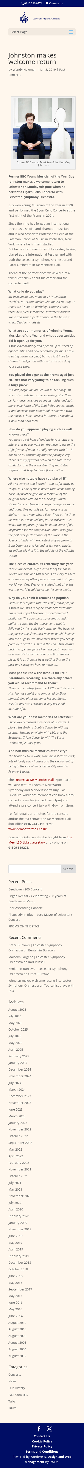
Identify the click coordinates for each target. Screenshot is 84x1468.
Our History (16, 1388)
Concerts (14, 1374)
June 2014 (15, 1316)
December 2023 (19, 1096)
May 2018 (15, 1283)
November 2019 (19, 1229)
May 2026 (15, 1023)
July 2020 (14, 1203)
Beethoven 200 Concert (25, 889)
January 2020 (17, 1223)
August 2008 (17, 1336)
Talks (12, 1401)
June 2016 (15, 1302)
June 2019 (15, 1236)
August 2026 (17, 1009)
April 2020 (15, 1209)
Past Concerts (18, 1395)
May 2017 (15, 1296)
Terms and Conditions (42, 1451)
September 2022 (20, 1143)
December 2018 (19, 1262)
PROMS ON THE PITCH (24, 926)
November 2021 (19, 1169)
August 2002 (17, 1356)
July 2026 (14, 1016)
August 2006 (17, 1342)
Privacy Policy (42, 1446)
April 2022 (15, 1156)
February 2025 (18, 1056)
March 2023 (16, 1116)
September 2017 (20, 1289)
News (12, 1381)
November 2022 (19, 1129)
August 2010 (17, 1329)
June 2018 (15, 1276)
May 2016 (15, 1309)
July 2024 (14, 1083)
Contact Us (42, 1436)
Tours (12, 1408)
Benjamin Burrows (41, 950)
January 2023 (17, 1123)
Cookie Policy (42, 1441)
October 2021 (18, 1176)
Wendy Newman (24, 69)
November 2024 (19, 1076)
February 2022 (18, 1163)
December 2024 (19, 1069)
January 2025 (17, 1063)
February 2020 (18, 1216)
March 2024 (16, 1089)
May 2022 (15, 1149)
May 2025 (15, 1043)
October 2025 (18, 1029)
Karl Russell (36, 962)
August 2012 (17, 1323)
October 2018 (18, 1269)
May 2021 (15, 1189)
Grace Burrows (39, 974)
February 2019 (18, 1256)
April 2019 (15, 1249)
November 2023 (19, 1103)
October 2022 (18, 1136)
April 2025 (15, 1049)
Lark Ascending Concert (25, 908)
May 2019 (15, 1243)
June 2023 (15, 1109)
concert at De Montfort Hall (34, 780)
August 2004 (17, 1349)
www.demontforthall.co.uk (27, 829)
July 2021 (14, 1183)
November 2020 (19, 1196)
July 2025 (14, 1036)
